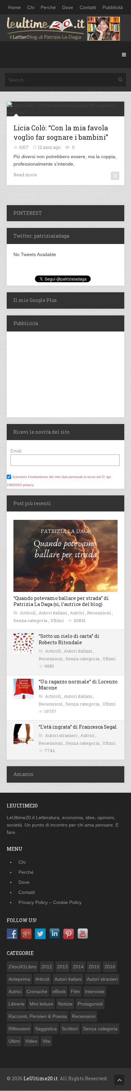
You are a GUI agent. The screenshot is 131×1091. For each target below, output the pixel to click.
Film (75, 991)
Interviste (94, 991)
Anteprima (19, 979)
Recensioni (99, 613)
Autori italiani (53, 613)
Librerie (16, 1004)
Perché (48, 7)
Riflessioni (19, 1028)
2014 (78, 966)
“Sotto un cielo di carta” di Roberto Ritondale (69, 639)
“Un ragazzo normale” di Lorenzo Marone (78, 684)
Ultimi (57, 620)
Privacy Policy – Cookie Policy (50, 902)
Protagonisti (90, 1004)
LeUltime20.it (41, 1078)
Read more (25, 175)
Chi (30, 7)
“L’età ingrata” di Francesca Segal (78, 727)
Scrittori (70, 1028)
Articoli (28, 613)
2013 (62, 966)
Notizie (65, 1004)
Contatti (88, 7)
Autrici (77, 613)
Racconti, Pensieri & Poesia (37, 1016)
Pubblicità (112, 7)
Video (31, 1041)
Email (15, 450)
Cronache (37, 991)
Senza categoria (30, 620)
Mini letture (41, 1004)
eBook (59, 991)
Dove (67, 7)
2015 (94, 966)
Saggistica (46, 1028)
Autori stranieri (61, 735)
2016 (109, 966)
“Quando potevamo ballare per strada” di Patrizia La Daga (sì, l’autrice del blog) (61, 601)
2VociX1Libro (22, 966)
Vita (46, 1041)
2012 (46, 966)
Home (14, 7)
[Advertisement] (49, 373)
